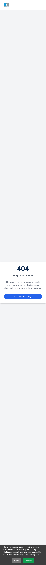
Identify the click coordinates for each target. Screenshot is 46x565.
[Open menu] (41, 5)
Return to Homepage (23, 296)
